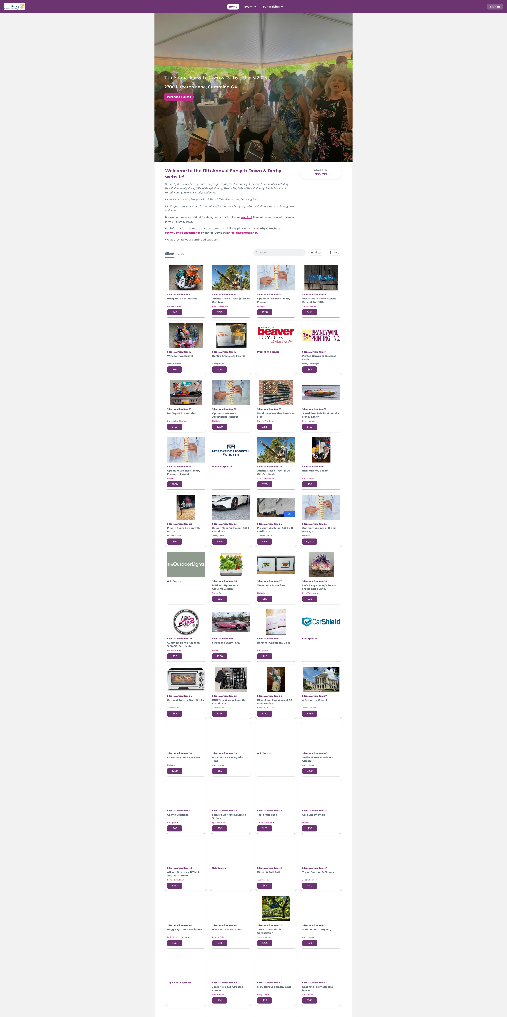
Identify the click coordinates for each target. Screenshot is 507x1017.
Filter (317, 252)
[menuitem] (233, 7)
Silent (169, 253)
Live (181, 253)
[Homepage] (14, 7)
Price (334, 252)
